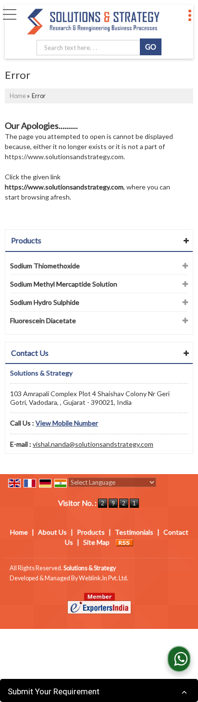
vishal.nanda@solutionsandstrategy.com (93, 444)
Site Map (96, 542)
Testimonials (134, 532)
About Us (52, 532)
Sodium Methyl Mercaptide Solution (63, 284)
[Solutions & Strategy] (93, 22)
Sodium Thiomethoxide (45, 266)
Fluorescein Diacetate (43, 320)
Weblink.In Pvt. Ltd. (103, 578)
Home (18, 96)
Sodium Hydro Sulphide (44, 302)
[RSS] (124, 542)
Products (26, 240)
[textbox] (90, 47)
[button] (67, 423)
